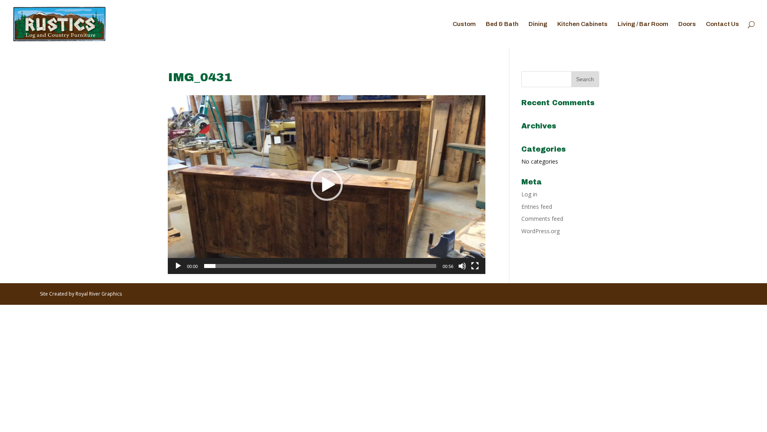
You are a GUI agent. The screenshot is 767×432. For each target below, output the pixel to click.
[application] (326, 184)
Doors (687, 24)
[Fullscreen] (475, 266)
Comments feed (542, 218)
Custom (464, 24)
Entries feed (536, 206)
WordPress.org (540, 231)
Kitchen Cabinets (582, 24)
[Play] (178, 266)
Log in (529, 194)
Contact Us (722, 24)
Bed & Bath (502, 24)
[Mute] (462, 266)
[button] (327, 185)
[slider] (320, 266)
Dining (538, 24)
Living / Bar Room (643, 24)
